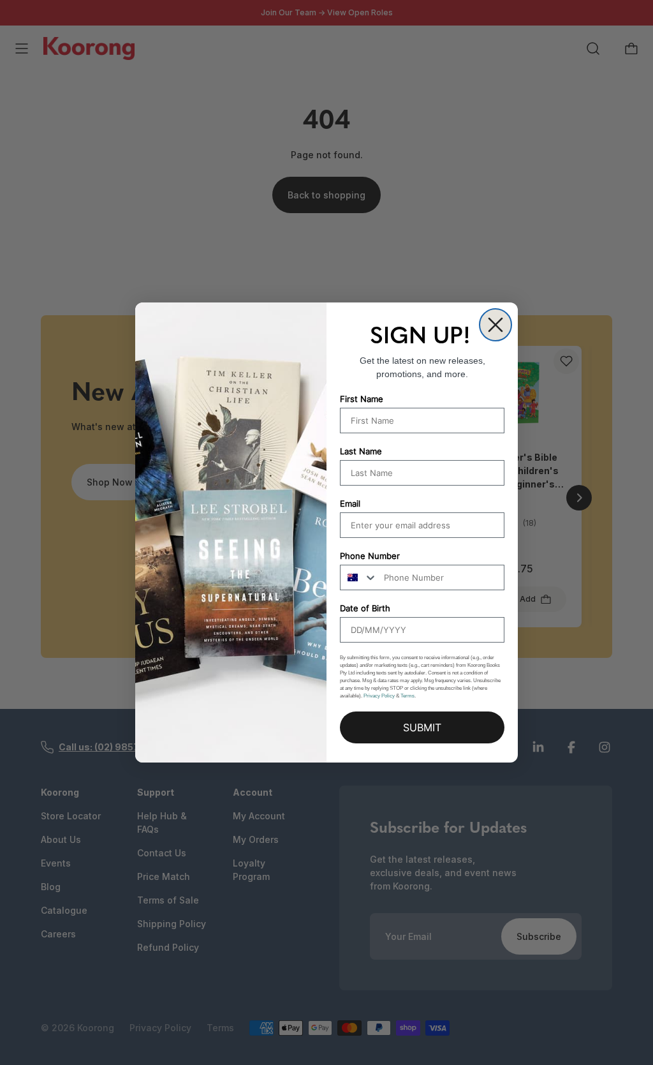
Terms (407, 696)
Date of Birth (365, 608)
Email (350, 503)
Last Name (361, 451)
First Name (361, 399)
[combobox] (359, 577)
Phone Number (370, 556)
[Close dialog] (495, 325)
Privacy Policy (379, 696)
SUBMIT (422, 727)
